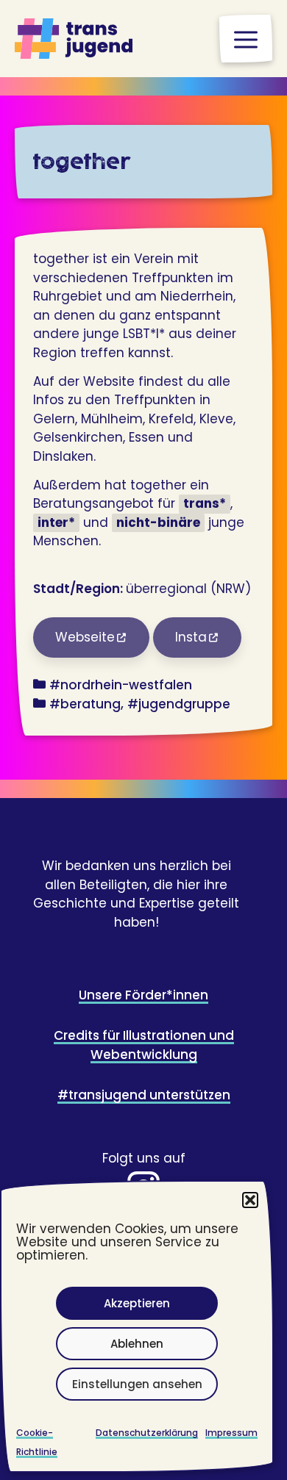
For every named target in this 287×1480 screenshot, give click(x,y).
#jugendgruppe (178, 704)
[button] (250, 1200)
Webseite (85, 637)
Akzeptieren (137, 1303)
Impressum (231, 1432)
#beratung (85, 704)
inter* (56, 522)
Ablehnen (136, 1343)
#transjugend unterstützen (143, 1095)
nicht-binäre (158, 522)
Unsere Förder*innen (143, 995)
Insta (191, 637)
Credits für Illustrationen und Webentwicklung (144, 1045)
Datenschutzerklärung (147, 1432)
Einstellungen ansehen (137, 1384)
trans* (204, 503)
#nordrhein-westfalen (120, 685)
